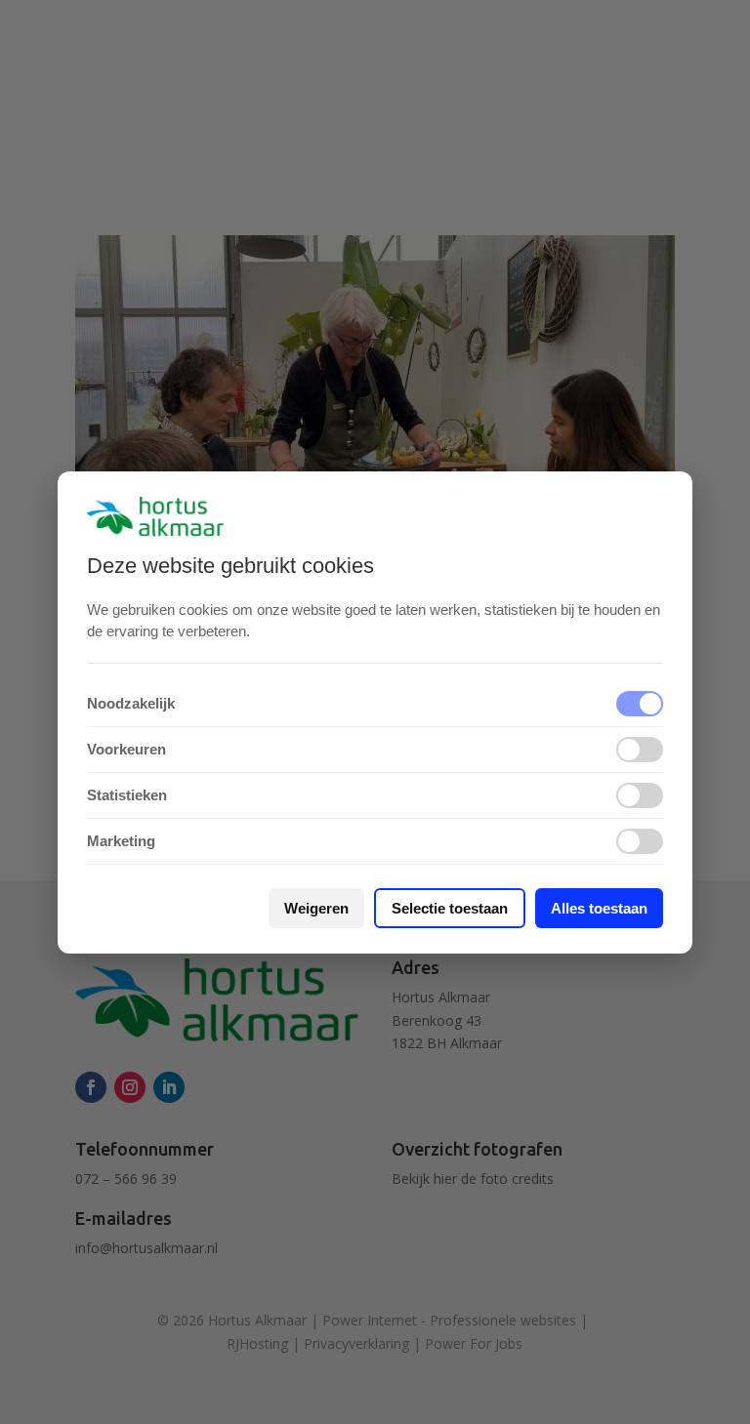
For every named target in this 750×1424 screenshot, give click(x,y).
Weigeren (316, 908)
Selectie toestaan (450, 908)
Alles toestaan (599, 908)
